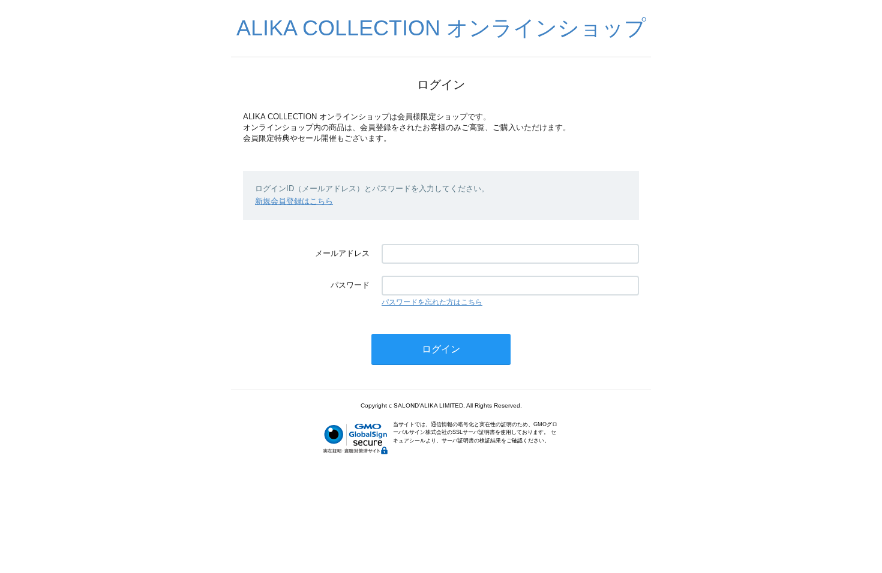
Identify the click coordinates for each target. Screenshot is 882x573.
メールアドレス (342, 253)
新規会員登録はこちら (294, 201)
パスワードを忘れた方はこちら (432, 302)
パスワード (350, 285)
